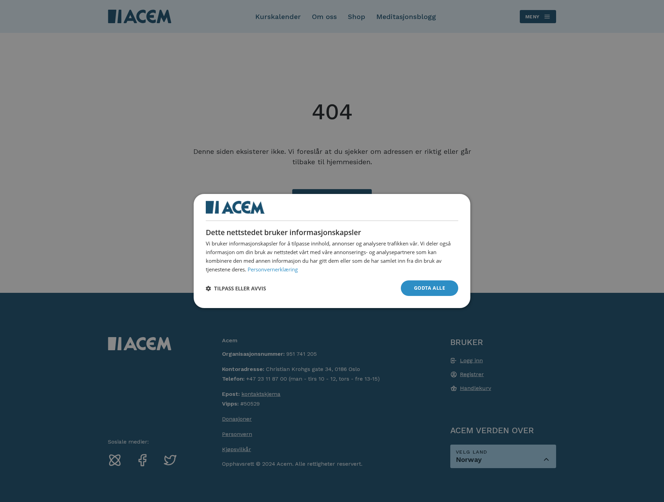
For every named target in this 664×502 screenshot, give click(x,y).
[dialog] (332, 251)
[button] (236, 288)
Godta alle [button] (429, 288)
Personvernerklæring (273, 269)
